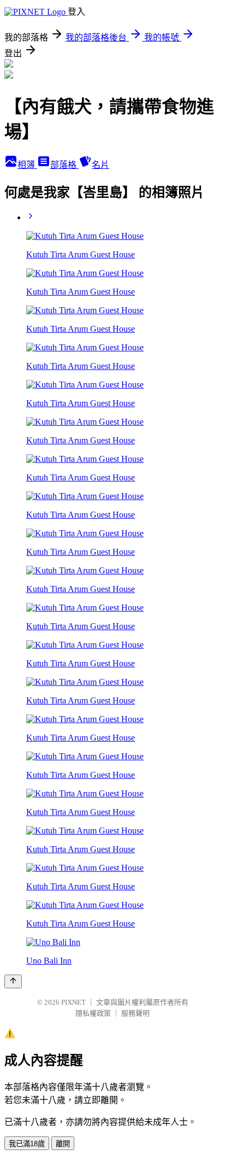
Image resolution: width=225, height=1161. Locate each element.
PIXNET (73, 1002)
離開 (63, 1144)
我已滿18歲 (27, 1144)
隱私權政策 (93, 1013)
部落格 (64, 164)
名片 (100, 164)
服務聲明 (135, 1013)
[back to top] (13, 981)
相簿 (27, 164)
